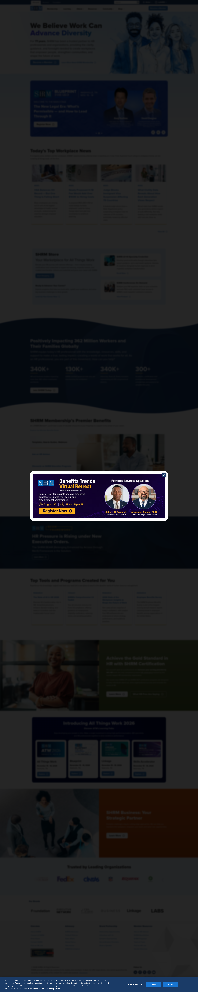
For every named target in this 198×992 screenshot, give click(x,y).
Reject (153, 984)
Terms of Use (38, 989)
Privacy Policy (54, 989)
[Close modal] (164, 475)
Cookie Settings (135, 984)
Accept (170, 984)
